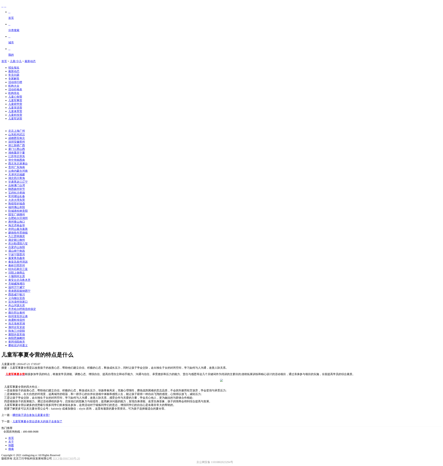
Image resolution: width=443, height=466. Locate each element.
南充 (22, 341)
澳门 (16, 185)
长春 (22, 196)
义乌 (11, 298)
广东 (16, 167)
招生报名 (13, 67)
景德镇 (23, 232)
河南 (25, 170)
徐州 (11, 316)
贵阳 (25, 210)
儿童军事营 (15, 100)
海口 (22, 221)
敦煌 (11, 203)
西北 (11, 163)
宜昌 (22, 298)
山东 (11, 134)
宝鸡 (11, 192)
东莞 (22, 199)
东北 (16, 163)
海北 (11, 225)
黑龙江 (18, 181)
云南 (11, 170)
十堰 (11, 276)
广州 (22, 130)
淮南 (16, 323)
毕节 (22, 189)
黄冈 (11, 341)
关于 (11, 441)
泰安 (11, 279)
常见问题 (13, 74)
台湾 (22, 185)
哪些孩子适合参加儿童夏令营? (31, 415)
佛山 (16, 207)
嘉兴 (19, 229)
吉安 (16, 327)
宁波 (11, 254)
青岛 (16, 258)
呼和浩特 (24, 309)
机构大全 (13, 85)
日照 (16, 265)
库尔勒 (12, 243)
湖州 (25, 218)
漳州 (16, 301)
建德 (11, 232)
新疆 (16, 145)
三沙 (16, 330)
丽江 (16, 239)
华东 (22, 156)
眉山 (11, 250)
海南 (22, 167)
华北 (16, 156)
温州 (11, 287)
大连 (11, 199)
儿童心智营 (15, 96)
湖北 (11, 178)
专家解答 (13, 78)
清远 (25, 261)
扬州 (16, 189)
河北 (16, 174)
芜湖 (22, 323)
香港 (11, 290)
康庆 (22, 236)
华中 (11, 159)
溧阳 (19, 243)
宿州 (22, 319)
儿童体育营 (15, 111)
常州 (11, 196)
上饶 (16, 272)
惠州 (11, 221)
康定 (11, 239)
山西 (22, 149)
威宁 (22, 287)
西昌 (11, 294)
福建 (22, 174)
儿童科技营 (15, 114)
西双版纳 (19, 290)
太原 (22, 276)
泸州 (19, 345)
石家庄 (18, 269)
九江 (11, 236)
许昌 (16, 334)
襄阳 (11, 334)
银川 (22, 294)
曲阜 (22, 258)
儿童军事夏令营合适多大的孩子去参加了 (37, 421)
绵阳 (16, 341)
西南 (22, 159)
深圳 (11, 141)
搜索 (11, 448)
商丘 (22, 272)
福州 (11, 207)
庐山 (16, 247)
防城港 (12, 210)
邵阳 (22, 330)
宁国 (16, 254)
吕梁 (11, 247)
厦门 (11, 149)
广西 (22, 145)
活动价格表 (15, 89)
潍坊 (22, 283)
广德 (16, 214)
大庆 (22, 305)
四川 (16, 178)
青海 (22, 178)
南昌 (22, 250)
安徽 (16, 141)
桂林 (19, 210)
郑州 (22, 141)
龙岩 (22, 327)
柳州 (22, 239)
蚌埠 (16, 319)
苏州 (22, 265)
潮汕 (16, 196)
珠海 (11, 330)
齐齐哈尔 (13, 309)
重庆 (16, 152)
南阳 (11, 338)
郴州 (22, 338)
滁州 (11, 327)
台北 (16, 279)
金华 (22, 225)
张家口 (23, 301)
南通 (11, 319)
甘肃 (11, 181)
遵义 (25, 345)
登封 (16, 203)
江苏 (11, 156)
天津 (11, 174)
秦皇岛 (12, 261)
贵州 (11, 167)
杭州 (16, 134)
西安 (16, 138)
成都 (11, 138)
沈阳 (11, 272)
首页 (4, 61)
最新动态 (30, 61)
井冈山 (12, 229)
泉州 (19, 261)
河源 (16, 305)
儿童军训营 (15, 118)
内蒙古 (18, 170)
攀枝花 (12, 345)
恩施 (16, 338)
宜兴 (11, 301)
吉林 (11, 185)
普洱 (22, 254)
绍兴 (11, 269)
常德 (22, 334)
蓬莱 (11, 258)
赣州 (22, 214)
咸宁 (16, 294)
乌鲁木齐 (24, 279)
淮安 (16, 316)
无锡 (11, 283)
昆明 (16, 236)
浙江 (11, 145)
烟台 (16, 298)
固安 (11, 214)
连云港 (23, 316)
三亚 (25, 269)
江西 (16, 149)
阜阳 (22, 207)
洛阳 (22, 247)
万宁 (16, 287)
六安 (25, 243)
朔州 (16, 276)
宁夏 (22, 152)
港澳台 (23, 163)
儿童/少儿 (16, 61)
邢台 (16, 312)
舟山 (11, 305)
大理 (16, 199)
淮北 (11, 323)
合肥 (11, 218)
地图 (11, 445)
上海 (16, 130)
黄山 (16, 221)
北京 (11, 130)
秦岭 (11, 265)
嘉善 (25, 229)
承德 (22, 192)
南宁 (16, 250)
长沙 (16, 192)
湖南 (11, 152)
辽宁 (25, 181)
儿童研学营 (15, 104)
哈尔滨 (18, 218)
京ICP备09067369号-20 (66, 458)
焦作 (16, 232)
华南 (16, 159)
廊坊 (11, 312)
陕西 (11, 189)
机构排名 (13, 93)
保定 (33, 309)
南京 (22, 138)
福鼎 (22, 203)
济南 (16, 225)
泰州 (22, 312)
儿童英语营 (15, 107)
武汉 (22, 134)
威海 (16, 283)
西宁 (27, 290)
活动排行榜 (15, 82)
